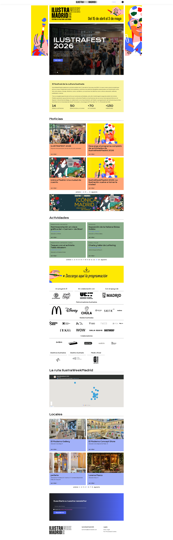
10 (89, 259)
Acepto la (63, 509)
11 (91, 259)
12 (94, 259)
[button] (54, 72)
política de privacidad (66, 509)
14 (99, 259)
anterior (68, 259)
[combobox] (116, 2)
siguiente (94, 192)
